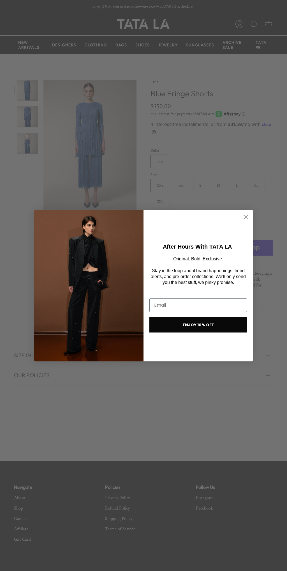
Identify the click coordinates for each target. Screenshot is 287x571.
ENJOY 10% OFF (198, 325)
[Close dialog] (246, 217)
